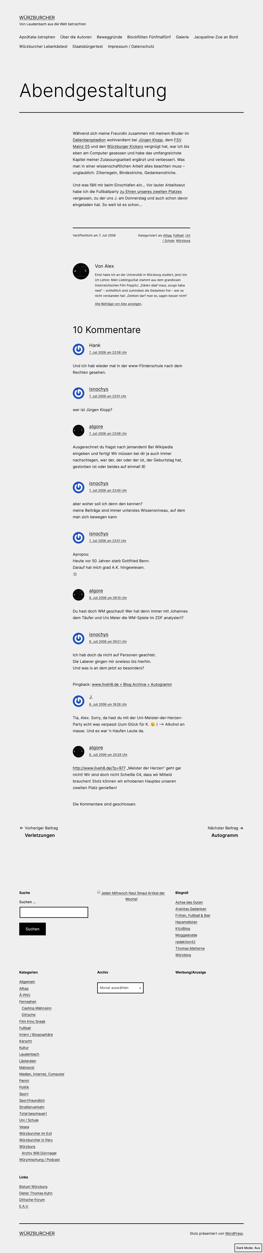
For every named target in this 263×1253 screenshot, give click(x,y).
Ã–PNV (24, 995)
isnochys (98, 389)
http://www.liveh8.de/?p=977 (99, 768)
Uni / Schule (29, 1120)
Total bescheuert (33, 1114)
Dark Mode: (244, 1248)
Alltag (167, 235)
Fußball (178, 235)
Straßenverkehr (32, 1107)
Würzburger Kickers (125, 146)
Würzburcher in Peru (36, 1140)
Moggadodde (186, 935)
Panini (24, 1081)
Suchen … (27, 902)
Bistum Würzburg (33, 1187)
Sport (23, 1094)
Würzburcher (37, 17)
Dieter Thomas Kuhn (36, 1193)
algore (96, 426)
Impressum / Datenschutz (131, 46)
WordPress (234, 1233)
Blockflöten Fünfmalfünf (149, 37)
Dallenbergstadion (89, 140)
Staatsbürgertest (87, 46)
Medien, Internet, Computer (41, 1074)
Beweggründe (109, 37)
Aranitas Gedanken (190, 909)
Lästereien (27, 1061)
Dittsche (28, 1015)
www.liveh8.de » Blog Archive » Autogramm (132, 684)
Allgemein (27, 982)
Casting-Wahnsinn (37, 1008)
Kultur (24, 1048)
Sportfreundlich (32, 1100)
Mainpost (26, 1067)
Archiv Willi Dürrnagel (39, 1153)
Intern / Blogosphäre (36, 1035)
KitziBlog (182, 928)
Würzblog (183, 955)
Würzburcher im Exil (35, 1133)
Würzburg (183, 240)
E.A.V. (23, 1206)
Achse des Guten (189, 902)
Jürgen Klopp (150, 140)
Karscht (25, 1041)
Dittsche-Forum (32, 1200)
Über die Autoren (76, 37)
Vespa (24, 1127)
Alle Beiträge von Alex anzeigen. (118, 304)
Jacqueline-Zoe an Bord (216, 37)
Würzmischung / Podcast (39, 1160)
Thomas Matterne (190, 948)
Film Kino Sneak (32, 1021)
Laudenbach (29, 1054)
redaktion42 (185, 942)
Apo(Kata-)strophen (37, 37)
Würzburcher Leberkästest (43, 46)
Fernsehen (27, 1002)
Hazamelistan (186, 922)
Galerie (182, 37)
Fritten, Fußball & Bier (192, 915)
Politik (24, 1087)
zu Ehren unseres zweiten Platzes (151, 191)
